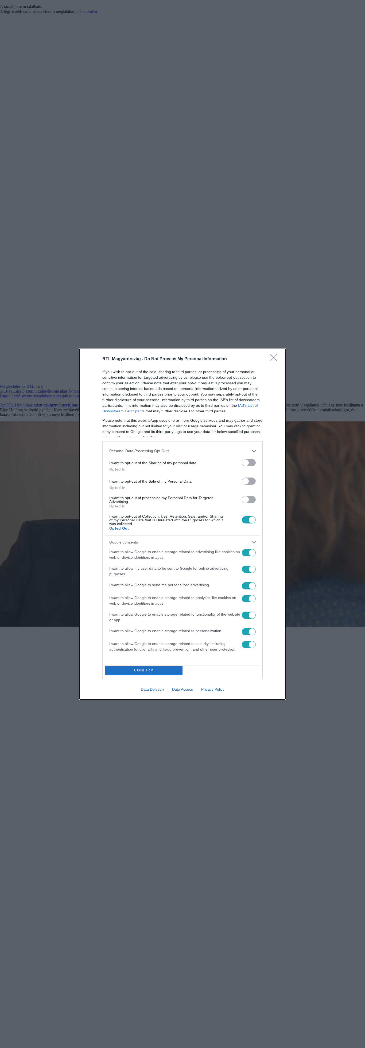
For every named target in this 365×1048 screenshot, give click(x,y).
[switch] (249, 462)
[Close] (275, 359)
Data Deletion (152, 689)
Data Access (182, 689)
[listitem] (182, 451)
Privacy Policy (212, 689)
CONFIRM (144, 670)
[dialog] (182, 524)
